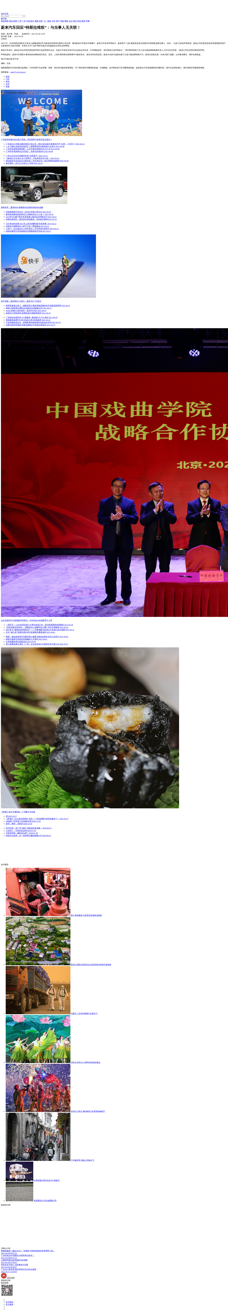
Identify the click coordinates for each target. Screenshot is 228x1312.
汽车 (8, 79)
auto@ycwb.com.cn (18, 72)
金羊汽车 (5, 14)
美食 (8, 86)
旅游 (8, 76)
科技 (8, 81)
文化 (8, 84)
